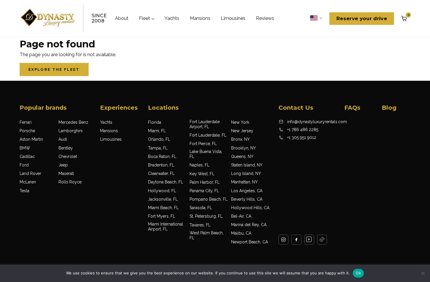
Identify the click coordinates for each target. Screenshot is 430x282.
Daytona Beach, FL (165, 182)
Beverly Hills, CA (246, 199)
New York (240, 122)
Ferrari (26, 122)
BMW (25, 148)
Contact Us (295, 107)
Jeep (63, 165)
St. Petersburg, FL (206, 216)
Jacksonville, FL (163, 199)
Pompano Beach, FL (209, 199)
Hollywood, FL (162, 190)
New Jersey (242, 130)
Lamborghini (70, 130)
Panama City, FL (204, 190)
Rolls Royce (70, 182)
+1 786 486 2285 (302, 129)
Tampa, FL (158, 148)
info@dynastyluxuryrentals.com (317, 121)
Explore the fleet (54, 69)
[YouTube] (309, 240)
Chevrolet (68, 156)
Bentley (66, 148)
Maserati (66, 173)
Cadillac (27, 156)
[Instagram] (283, 240)
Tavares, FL (200, 225)
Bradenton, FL (161, 165)
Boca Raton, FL (162, 156)
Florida (154, 122)
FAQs (352, 107)
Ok (358, 273)
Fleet (144, 18)
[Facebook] (296, 240)
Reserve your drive (361, 18)
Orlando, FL (159, 139)
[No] (423, 273)
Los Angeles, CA (246, 190)
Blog (389, 107)
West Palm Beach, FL (206, 235)
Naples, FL (199, 165)
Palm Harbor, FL (205, 182)
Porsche (27, 130)
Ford (24, 165)
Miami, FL (157, 130)
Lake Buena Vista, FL (206, 154)
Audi (63, 139)
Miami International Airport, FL (165, 226)
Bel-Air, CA (241, 216)
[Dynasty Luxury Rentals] (48, 18)
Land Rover (30, 173)
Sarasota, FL (201, 207)
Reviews (265, 18)
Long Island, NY (246, 173)
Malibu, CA (241, 233)
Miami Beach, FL (163, 207)
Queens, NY (242, 156)
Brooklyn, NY (243, 148)
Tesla (24, 190)
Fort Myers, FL (161, 216)
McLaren (28, 182)
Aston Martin (31, 139)
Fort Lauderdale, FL (208, 135)
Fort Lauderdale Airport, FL (205, 124)
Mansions (200, 18)
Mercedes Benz (73, 122)
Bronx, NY (240, 139)
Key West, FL (202, 173)
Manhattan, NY (244, 182)
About (121, 18)
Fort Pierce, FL (203, 143)
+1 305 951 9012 (301, 137)
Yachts (171, 18)
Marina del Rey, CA (248, 224)
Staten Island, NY (246, 165)
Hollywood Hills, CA (250, 207)
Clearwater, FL (161, 173)
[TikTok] (322, 240)
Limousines (233, 18)
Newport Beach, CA (249, 242)
